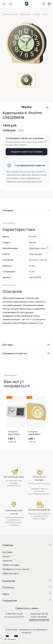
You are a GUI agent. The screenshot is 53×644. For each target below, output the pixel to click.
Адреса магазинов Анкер (39, 619)
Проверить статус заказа (16, 569)
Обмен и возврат (11, 565)
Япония (32, 242)
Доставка (7, 552)
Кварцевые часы (37, 248)
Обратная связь (11, 573)
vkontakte (9, 635)
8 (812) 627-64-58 (39, 613)
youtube (17, 635)
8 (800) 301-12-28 (14, 613)
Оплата (6, 556)
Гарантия (7, 560)
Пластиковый (35, 254)
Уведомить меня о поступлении (26, 151)
